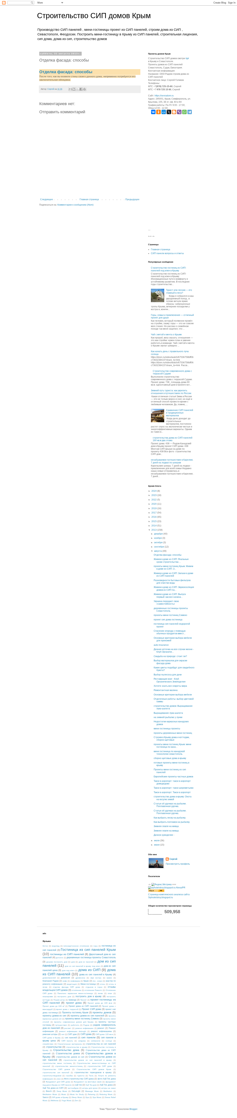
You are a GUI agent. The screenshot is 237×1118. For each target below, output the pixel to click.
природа (72, 1000)
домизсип (65, 978)
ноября (158, 538)
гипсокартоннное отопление (76, 946)
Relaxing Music (106, 1094)
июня (157, 845)
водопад (55, 946)
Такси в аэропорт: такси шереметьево (173, 788)
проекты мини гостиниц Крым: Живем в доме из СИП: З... (173, 567)
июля (157, 840)
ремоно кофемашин (84, 1028)
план (110, 993)
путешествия (61, 1025)
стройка (69, 1076)
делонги (59, 958)
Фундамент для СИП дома (58, 1082)
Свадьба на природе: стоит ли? (170, 656)
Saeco (45, 1097)
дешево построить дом (56, 962)
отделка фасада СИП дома (66, 987)
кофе (65, 981)
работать (75, 1025)
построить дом (64, 996)
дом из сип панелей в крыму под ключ (82, 966)
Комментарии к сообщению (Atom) (75, 205)
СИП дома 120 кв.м (104, 1034)
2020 (154, 504)
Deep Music (62, 1091)
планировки (48, 996)
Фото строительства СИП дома (79, 1079)
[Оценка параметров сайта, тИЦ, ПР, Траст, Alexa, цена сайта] (166, 887)
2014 (154, 525)
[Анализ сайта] (156, 891)
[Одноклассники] (158, 112)
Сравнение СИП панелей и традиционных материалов (179, 413)
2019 (154, 508)
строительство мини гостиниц (57, 1063)
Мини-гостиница (88, 984)
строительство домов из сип (70, 1057)
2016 (154, 517)
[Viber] (179, 112)
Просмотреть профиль (178, 864)
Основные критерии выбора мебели (173, 694)
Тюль (91, 1076)
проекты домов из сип (54, 1015)
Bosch (49, 1091)
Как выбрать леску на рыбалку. (170, 817)
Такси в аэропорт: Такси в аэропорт (172, 792)
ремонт (100, 1028)
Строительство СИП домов (56, 1069)
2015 (154, 521)
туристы (80, 1076)
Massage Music (92, 1091)
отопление (76, 990)
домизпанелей (49, 978)
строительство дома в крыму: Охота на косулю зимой (172, 798)
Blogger (133, 1109)
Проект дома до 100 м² (53, 1006)
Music (63, 1094)
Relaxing (91, 1094)
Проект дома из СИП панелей (83, 1006)
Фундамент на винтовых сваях (88, 1082)
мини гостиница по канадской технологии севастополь (169, 752)
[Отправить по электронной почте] (70, 89)
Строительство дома (66, 1049)
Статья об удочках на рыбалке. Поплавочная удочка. (170, 805)
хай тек (78, 1085)
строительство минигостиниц (69, 1066)
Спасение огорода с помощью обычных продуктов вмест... (170, 632)
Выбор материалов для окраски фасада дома (170, 661)
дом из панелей (86, 962)
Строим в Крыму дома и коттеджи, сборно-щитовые (172, 738)
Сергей (173, 859)
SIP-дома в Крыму (60, 1097)
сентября (159, 546)
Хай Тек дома (106, 1085)
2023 (154, 495)
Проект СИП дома (91, 1009)
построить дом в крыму (88, 996)
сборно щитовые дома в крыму (170, 758)
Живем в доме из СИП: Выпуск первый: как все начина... (170, 595)
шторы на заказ (108, 1088)
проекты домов (102, 1012)
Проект (83, 1000)
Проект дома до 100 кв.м (100, 1003)
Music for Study (77, 1094)
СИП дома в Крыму (52, 1038)
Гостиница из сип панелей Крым (88, 950)
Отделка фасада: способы (65, 72)
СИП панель (67, 1041)
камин (109, 978)
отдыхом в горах (94, 987)
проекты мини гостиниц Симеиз (170, 615)
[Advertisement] (171, 173)
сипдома (82, 1041)
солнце (109, 1041)
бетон (45, 946)
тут (187, 58)
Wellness (54, 1100)
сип (62, 1034)
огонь (102, 984)
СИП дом (72, 1034)
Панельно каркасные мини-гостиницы (75, 993)
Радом (86, 1025)
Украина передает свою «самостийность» (166, 602)
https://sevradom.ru (164, 95)
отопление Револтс (93, 990)
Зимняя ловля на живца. (166, 826)
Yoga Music (66, 1100)
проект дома (74, 1002)
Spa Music (97, 1097)
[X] (169, 112)
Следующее (46, 199)
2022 (154, 499)
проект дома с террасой (67, 1009)
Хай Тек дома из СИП (53, 1088)
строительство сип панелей (56, 1072)
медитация (72, 984)
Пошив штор (59, 1000)
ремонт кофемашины (101, 1031)
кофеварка (75, 981)
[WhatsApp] (184, 112)
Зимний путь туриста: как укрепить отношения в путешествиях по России (171, 391)
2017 (154, 512)
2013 (154, 530)
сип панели (88, 1037)
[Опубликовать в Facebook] (81, 89)
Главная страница (89, 199)
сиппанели (95, 1041)
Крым (86, 981)
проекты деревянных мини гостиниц (173, 733)
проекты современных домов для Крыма (74, 1022)
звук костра (95, 978)
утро (59, 1079)
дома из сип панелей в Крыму (95, 974)
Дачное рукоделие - (164, 835)
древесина (80, 978)
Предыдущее (132, 199)
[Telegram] (189, 112)
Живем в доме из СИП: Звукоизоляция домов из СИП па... (174, 588)
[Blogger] (174, 112)
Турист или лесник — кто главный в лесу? (179, 291)
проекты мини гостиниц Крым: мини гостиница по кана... (172, 745)
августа (158, 551)
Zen (76, 1100)
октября (158, 542)
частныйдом (73, 1088)
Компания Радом (51, 981)
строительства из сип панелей (101, 1044)
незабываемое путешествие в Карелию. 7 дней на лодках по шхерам (172, 461)
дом (73, 962)
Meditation (107, 1091)
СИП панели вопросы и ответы (167, 253)
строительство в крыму (76, 1047)
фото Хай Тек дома (107, 1079)
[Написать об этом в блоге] (74, 89)
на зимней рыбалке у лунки (168, 717)
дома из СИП (89, 970)
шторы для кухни (90, 1088)
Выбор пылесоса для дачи (168, 674)
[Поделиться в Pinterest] (84, 89)
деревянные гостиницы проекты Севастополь (91, 957)
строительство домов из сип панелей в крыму (88, 1060)
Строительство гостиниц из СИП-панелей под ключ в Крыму (168, 269)
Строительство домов (68, 1053)
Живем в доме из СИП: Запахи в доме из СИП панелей (173, 574)
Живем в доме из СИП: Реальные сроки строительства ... (171, 560)
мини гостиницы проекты (167, 728)
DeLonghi (76, 1091)
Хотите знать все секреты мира (170, 686)
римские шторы (50, 1034)
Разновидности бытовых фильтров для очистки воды (172, 581)
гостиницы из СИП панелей (67, 954)
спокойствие (48, 1044)
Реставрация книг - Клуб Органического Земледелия (170, 680)
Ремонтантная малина (166, 690)
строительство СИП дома (100, 1066)
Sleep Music (77, 1097)
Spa (87, 1097)
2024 (154, 491)
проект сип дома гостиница (168, 619)
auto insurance (161, 645)
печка (100, 993)
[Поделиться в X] (77, 89)
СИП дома (86, 1034)
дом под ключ (68, 970)
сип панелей (71, 1037)
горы (95, 946)
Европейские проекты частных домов (173, 776)
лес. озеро (97, 981)
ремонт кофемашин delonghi (72, 1031)
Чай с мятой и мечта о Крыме (166, 334)
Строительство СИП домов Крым (94, 15)
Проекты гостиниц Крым (75, 1012)
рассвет (67, 1028)
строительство (54, 1047)
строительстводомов (52, 1076)
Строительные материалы (70, 1044)
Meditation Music (50, 1094)
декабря (158, 533)
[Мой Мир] (163, 112)
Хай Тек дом (91, 1085)
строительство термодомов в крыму (93, 1072)
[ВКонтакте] (153, 112)
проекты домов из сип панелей (87, 1015)
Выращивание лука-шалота (168, 713)
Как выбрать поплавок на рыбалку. (172, 822)
